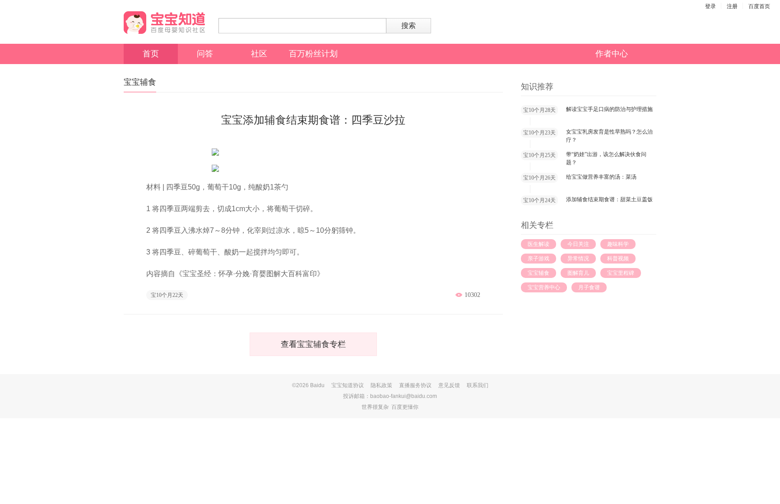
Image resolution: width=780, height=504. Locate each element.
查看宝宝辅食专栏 (313, 344)
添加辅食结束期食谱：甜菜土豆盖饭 (609, 199)
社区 (259, 53)
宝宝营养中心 (544, 287)
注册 (732, 6)
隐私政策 (381, 385)
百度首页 (759, 6)
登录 (710, 6)
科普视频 (618, 258)
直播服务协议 (415, 385)
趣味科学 (618, 244)
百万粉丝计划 (313, 53)
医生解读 (538, 244)
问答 (205, 53)
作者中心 (611, 53)
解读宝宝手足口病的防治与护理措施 (609, 109)
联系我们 (477, 385)
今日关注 (578, 244)
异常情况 (578, 258)
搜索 (408, 25)
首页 (151, 53)
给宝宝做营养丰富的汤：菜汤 (601, 177)
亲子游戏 (538, 258)
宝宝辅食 (538, 273)
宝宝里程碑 (620, 273)
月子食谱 (589, 287)
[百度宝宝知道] (164, 22)
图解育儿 (578, 273)
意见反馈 (449, 385)
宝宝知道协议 (347, 385)
